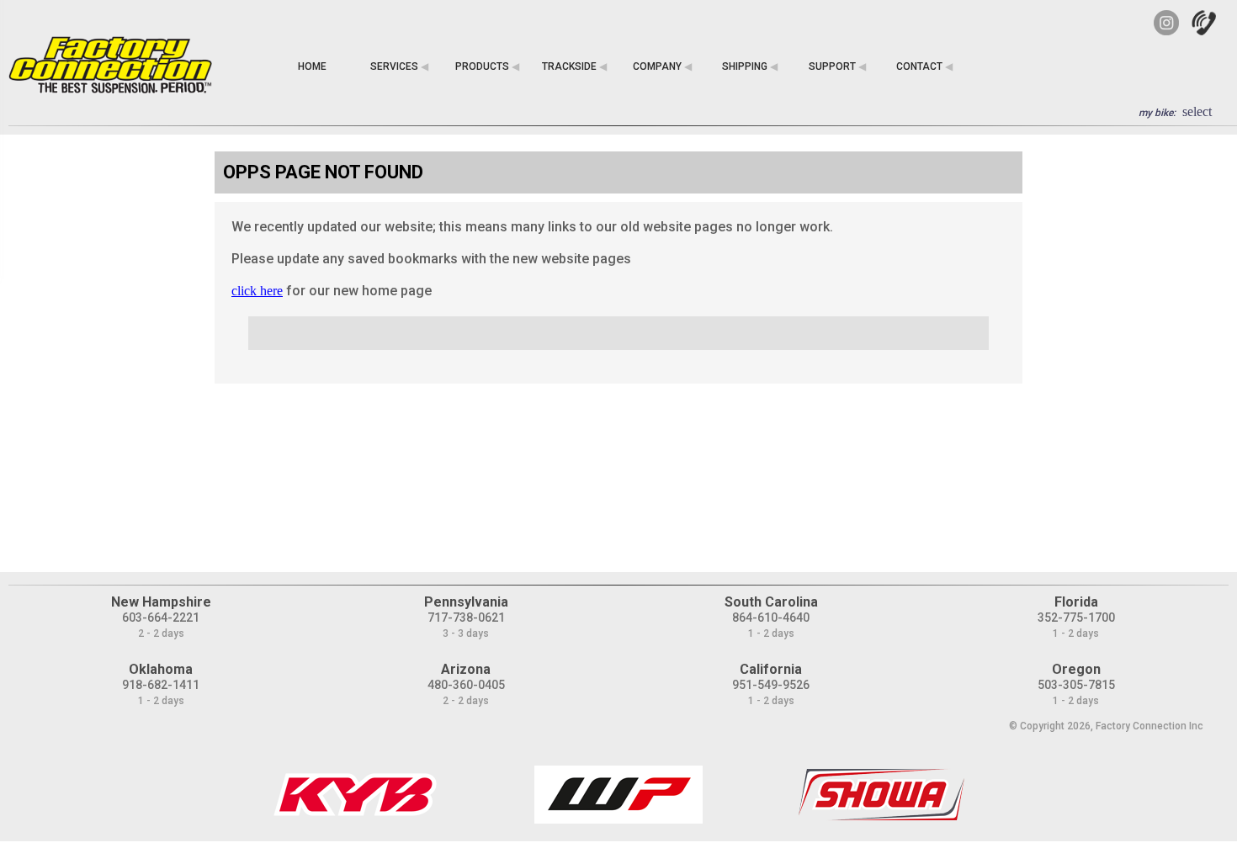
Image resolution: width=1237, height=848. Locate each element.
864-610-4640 (771, 617)
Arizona (466, 669)
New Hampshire (161, 602)
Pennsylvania (466, 602)
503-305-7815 (1076, 685)
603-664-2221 (160, 617)
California (771, 669)
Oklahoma (161, 669)
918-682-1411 (160, 685)
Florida (1076, 602)
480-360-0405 (466, 685)
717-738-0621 (466, 617)
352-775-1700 (1076, 617)
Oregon (1076, 669)
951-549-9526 (771, 685)
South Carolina (771, 602)
